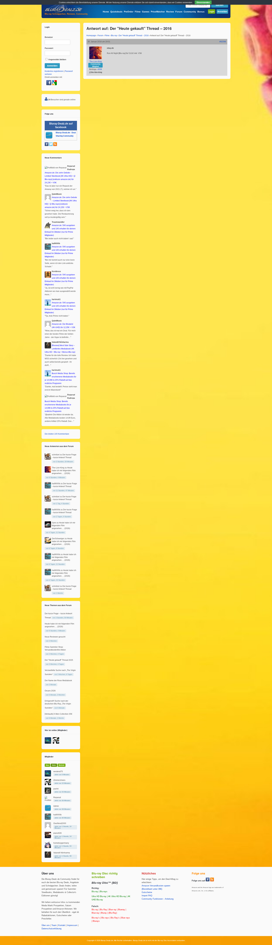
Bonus (200, 11)
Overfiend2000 (59, 823)
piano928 (57, 833)
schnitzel (56, 455)
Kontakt (61, 925)
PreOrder (128, 11)
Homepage (91, 35)
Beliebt (61, 765)
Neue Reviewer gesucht (55, 637)
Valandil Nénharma (61, 853)
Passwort (49, 48)
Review (170, 11)
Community (190, 11)
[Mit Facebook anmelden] (49, 84)
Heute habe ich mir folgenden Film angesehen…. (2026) (64, 470)
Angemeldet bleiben (57, 59)
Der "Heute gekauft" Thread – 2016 (134, 35)
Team (54, 925)
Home (106, 11)
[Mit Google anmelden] (54, 84)
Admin (56, 806)
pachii (56, 789)
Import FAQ (147, 896)
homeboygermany (61, 843)
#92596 (222, 42)
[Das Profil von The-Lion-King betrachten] (95, 58)
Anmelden (222, 11)
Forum (178, 11)
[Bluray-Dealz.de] (63, 12)
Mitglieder (49, 756)
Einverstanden (203, 2)
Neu (47, 765)
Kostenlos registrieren (54, 71)
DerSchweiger (58, 538)
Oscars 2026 (50, 691)
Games (145, 11)
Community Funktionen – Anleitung (157, 899)
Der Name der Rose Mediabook (58, 680)
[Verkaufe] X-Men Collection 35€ (58, 714)
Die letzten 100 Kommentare (57, 434)
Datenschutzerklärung (51, 929)
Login (211, 11)
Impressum (72, 925)
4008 (99, 69)
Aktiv (54, 765)
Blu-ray (114, 35)
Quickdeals (116, 11)
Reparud (57, 797)
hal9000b (56, 483)
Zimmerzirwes (59, 780)
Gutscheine (147, 892)
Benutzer (49, 37)
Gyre (54, 523)
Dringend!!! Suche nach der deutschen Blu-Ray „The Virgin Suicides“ (58, 704)
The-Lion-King (95, 61)
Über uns (46, 925)
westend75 (58, 771)
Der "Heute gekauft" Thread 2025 (59, 660)
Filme (138, 11)
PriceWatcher (158, 11)
